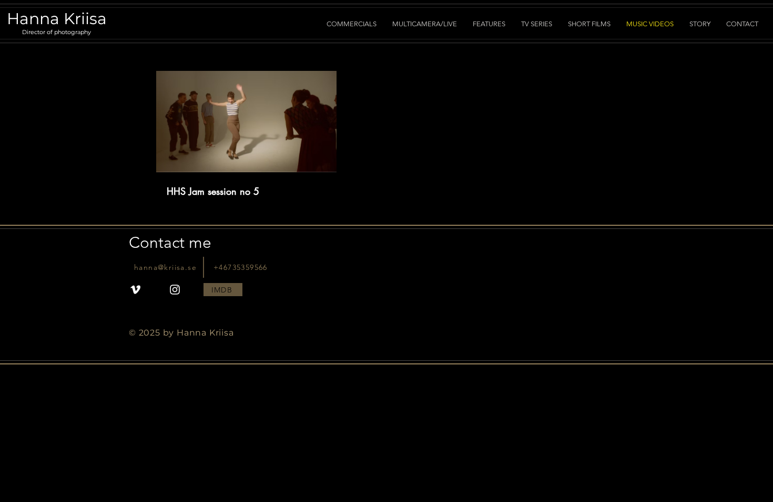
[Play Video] (246, 121)
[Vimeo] (135, 289)
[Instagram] (174, 289)
